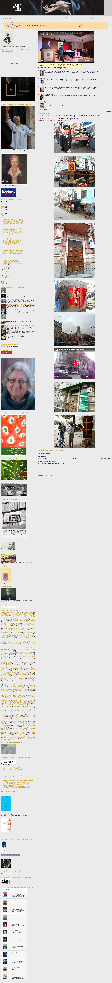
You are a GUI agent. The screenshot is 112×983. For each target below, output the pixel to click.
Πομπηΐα (2, 709)
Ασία (13, 631)
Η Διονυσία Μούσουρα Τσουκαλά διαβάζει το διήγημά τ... (13, 231)
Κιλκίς (26, 669)
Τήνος (8, 728)
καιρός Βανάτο (41, 65)
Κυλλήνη (19, 674)
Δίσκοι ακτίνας (21, 644)
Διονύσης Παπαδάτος (15, 643)
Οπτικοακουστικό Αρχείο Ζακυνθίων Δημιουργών (15, 697)
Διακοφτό (27, 641)
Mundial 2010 (21, 738)
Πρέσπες (31, 709)
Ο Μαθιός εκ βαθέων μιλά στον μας (10, 773)
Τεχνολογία (24, 727)
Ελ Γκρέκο (22, 649)
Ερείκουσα (2, 653)
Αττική (19, 631)
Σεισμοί (15, 716)
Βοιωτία (6, 635)
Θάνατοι (22, 657)
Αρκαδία (33, 628)
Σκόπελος (21, 717)
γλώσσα (27, 638)
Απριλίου (5, 273)
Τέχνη (16, 727)
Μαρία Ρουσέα (32, 679)
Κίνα (31, 669)
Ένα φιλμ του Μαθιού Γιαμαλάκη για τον (15, 787)
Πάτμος (4, 703)
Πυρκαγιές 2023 (31, 711)
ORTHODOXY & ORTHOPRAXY (47, 94)
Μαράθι (26, 679)
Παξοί (9, 700)
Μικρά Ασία (20, 685)
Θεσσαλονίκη (30, 658)
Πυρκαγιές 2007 (32, 710)
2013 (3, 216)
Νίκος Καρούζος (20, 694)
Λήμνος (8, 677)
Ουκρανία (56, 450)
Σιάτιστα (27, 716)
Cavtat (2, 738)
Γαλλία (25, 636)
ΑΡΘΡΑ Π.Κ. (13, 17)
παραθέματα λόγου (44, 78)
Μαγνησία (15, 678)
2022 (3, 206)
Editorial (6, 738)
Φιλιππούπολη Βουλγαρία (15, 732)
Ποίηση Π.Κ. (18, 706)
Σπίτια (24, 720)
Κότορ (21, 672)
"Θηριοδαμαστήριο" (18, 612)
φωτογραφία (30, 734)
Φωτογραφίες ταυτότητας (7, 736)
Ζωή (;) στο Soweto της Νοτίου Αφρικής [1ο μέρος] (11, 252)
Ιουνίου (4, 270)
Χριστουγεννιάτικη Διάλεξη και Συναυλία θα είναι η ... (12, 258)
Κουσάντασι (27, 672)
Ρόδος (2, 714)
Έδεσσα (10, 646)
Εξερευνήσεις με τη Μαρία (21, 650)
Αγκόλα (22, 619)
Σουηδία (32, 718)
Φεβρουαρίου (5, 275)
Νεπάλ (2, 694)
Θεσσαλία (23, 658)
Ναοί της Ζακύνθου (24, 691)
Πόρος (11, 709)
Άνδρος (14, 625)
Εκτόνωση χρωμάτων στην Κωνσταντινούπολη (11, 233)
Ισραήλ (30, 662)
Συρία (29, 722)
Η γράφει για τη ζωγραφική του (11, 772)
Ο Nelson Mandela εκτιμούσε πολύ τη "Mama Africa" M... (13, 253)
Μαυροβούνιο (27, 680)
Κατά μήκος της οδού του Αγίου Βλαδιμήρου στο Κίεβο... (13, 251)
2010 (3, 280)
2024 (3, 203)
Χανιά (27, 736)
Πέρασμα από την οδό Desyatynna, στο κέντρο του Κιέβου (13, 250)
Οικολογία (14, 696)
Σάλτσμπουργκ (26, 715)
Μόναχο (20, 686)
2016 (3, 213)
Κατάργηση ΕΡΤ (4, 668)
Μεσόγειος (5, 684)
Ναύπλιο (2, 692)
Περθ (29, 704)
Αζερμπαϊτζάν (11, 620)
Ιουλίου (4, 269)
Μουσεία (25, 687)
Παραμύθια (2, 701)
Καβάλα (33, 663)
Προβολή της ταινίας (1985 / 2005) (16, 786)
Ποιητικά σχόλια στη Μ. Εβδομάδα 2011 (11, 707)
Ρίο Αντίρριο (21, 713)
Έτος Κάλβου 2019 (5, 654)
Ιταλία (9, 663)
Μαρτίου (5, 274)
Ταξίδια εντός (20, 725)
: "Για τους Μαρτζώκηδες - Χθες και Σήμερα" (14, 778)
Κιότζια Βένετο (16, 670)
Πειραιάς (29, 703)
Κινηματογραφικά (5, 671)
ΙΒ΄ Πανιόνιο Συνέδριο (14, 661)
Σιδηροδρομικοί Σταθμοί (5, 717)
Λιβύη (17, 677)
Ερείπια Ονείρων (9, 653)
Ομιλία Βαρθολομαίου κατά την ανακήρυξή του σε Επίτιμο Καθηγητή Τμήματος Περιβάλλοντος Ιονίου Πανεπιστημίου (68, 87)
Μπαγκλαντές (32, 689)
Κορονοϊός (13, 672)
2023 (3, 204)
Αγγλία (32, 615)
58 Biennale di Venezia (13, 615)
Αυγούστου (5, 268)
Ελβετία (28, 649)
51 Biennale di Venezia (17, 614)
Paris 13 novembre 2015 (30, 738)
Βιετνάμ (2, 635)
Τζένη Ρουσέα (31, 727)
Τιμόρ (13, 728)
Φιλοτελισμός (5, 733)
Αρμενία (4, 629)
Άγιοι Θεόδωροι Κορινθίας (18, 616)
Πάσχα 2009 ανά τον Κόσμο (22, 701)
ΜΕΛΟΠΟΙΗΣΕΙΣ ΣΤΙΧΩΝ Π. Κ (52, 17)
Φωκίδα (2, 734)
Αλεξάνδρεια (17, 623)
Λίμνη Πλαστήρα (23, 677)
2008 (3, 282)
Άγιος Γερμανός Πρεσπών (30, 618)
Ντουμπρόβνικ (17, 695)
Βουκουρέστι (20, 635)
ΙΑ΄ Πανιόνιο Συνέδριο (27, 659)
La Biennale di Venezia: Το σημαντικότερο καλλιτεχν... (12, 224)
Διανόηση (32, 641)
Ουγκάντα (33, 697)
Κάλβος (7, 665)
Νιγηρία (6, 694)
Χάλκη (18, 736)
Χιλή (31, 736)
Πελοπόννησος (21, 704)
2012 (3, 277)
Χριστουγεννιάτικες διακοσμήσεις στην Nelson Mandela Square (19, 304)
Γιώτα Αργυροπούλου (5, 638)
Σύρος (34, 722)
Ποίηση (7, 706)
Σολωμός (7, 718)
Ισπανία (25, 662)
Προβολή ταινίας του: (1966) (10, 768)
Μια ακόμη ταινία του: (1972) (12, 775)
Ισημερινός (16, 662)
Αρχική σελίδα (74, 458)
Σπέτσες (12, 720)
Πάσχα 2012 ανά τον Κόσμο (29, 702)
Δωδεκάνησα (3, 646)
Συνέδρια (6, 722)
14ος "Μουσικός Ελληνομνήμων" (8, 248)
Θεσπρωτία (18, 658)
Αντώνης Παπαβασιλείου (26, 625)
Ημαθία (12, 657)
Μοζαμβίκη (3, 686)
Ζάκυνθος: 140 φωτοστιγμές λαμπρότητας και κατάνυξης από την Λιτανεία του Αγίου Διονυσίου (64, 71)
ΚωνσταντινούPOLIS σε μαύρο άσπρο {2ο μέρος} (11, 243)
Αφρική (8, 632)
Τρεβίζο (12, 729)
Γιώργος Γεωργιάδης (21, 637)
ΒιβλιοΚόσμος (26, 634)
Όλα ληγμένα (21, 696)
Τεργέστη (11, 727)
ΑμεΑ (16, 624)
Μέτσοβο (2, 685)
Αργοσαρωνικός (23, 627)
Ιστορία (3, 663)
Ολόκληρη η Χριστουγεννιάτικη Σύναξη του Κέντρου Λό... (13, 235)
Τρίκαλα (16, 729)
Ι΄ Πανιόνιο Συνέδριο (16, 659)
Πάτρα (10, 703)
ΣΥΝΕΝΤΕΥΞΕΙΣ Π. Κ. (72, 17)
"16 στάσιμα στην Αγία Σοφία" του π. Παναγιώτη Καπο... (12, 223)
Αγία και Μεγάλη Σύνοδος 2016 (6, 616)
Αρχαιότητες (23, 629)
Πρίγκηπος (3, 710)
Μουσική (24, 689)
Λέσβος (32, 675)
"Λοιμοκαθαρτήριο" (4, 613)
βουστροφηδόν (43, 102)
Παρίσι (10, 701)
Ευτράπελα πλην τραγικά (28, 654)
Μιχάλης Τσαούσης (29, 685)
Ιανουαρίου (5, 276)
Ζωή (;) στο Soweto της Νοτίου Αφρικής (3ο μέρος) (12, 240)
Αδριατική (3, 620)
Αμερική (21, 624)
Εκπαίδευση (14, 649)
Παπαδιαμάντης (16, 700)
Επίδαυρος (3, 652)
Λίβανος (12, 677)
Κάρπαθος (22, 667)
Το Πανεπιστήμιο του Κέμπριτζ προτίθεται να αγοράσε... (12, 225)
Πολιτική (22, 707)
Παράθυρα (31, 700)
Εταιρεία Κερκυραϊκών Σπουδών (23, 653)
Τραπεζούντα (6, 729)
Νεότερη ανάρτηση (42, 458)
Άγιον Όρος (9, 618)
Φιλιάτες (3, 732)
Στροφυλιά (32, 721)
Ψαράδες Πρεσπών (21, 737)
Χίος (34, 736)
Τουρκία (33, 728)
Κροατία (31, 673)
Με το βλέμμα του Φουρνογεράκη (22, 681)
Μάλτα (33, 678)
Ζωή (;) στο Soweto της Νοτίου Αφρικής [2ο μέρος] (11, 249)
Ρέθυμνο (9, 713)
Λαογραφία (19, 675)
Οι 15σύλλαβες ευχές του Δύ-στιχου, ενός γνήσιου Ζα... (12, 219)
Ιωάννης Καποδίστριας (19, 663)
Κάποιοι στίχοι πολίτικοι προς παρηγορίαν (10, 262)
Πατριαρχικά (16, 703)
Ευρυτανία (19, 654)
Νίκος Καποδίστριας (12, 694)
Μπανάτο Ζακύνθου (10, 690)
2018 (3, 210)
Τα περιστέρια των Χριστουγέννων (9, 229)
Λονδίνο (10, 678)
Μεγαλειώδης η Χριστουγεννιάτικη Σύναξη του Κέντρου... (13, 239)
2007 (3, 283)
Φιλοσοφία (33, 732)
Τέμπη (7, 727)
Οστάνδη (29, 697)
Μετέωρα (32, 684)
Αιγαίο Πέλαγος (31, 620)
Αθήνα (16, 620)
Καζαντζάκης (9, 664)
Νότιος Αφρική (31, 694)
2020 (3, 208)
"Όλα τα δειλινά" (29, 782)
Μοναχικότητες (13, 686)
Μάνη (2, 679)
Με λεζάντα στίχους (10, 681)
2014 (3, 215)
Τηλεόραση (3, 728)
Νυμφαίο (23, 695)
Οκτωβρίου (5, 265)
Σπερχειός (8, 720)
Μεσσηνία (17, 684)
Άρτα (13, 629)
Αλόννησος (11, 624)
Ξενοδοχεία (7, 696)
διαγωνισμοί (3, 641)
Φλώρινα (18, 733)
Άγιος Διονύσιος (6, 619)
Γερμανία (31, 636)
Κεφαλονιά (6, 669)
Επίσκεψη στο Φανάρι (22, 652)
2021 (3, 207)
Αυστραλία (25, 631)
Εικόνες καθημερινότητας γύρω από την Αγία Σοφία (12, 238)
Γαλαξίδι (12, 636)
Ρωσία (23, 714)
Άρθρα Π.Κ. (32, 627)
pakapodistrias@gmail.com (85, 18)
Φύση (30, 733)
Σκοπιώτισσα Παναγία (29, 717)
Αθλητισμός (22, 620)
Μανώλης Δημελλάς (19, 679)
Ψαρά (15, 737)
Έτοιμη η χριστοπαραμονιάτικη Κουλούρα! (10, 230)
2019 (3, 209)
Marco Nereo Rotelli (13, 738)
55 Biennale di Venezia (28, 614)
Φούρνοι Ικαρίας (25, 733)
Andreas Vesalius (30, 737)
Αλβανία (10, 623)
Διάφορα (2, 642)
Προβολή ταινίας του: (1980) (12, 769)
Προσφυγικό (8, 710)
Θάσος (8, 658)
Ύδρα (24, 730)
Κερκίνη (27, 668)
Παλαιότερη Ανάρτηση (106, 458)
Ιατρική (6, 661)
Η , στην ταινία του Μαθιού (14, 782)
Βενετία (30, 632)
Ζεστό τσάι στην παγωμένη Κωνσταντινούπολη (11, 242)
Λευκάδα (2, 677)
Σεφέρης (21, 716)
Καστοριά (28, 667)
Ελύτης (11, 651)
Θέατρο (11, 658)
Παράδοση (24, 700)
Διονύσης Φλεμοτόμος (11, 644)
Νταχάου (5, 695)
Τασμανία (2, 727)
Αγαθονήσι (28, 615)
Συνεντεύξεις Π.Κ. (23, 722)
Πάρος (13, 701)
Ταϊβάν (3, 723)
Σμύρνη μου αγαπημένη (50, 103)
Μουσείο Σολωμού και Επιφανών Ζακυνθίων (18, 688)
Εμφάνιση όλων (108, 111)
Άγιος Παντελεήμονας (15, 619)
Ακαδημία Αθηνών (26, 621)
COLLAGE (27, 17)
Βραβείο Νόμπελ (26, 635)
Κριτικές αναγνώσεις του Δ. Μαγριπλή (19, 673)
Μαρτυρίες (9, 680)
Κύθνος (7, 674)
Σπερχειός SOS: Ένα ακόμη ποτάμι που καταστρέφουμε (17, 288)
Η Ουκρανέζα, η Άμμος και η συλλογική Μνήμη (15, 335)
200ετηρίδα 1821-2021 (5, 614)
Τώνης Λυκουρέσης (27, 729)
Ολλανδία (27, 696)
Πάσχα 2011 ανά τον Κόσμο (15, 702)
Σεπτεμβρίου (5, 267)
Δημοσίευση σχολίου (42, 456)
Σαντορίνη (10, 716)
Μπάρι (19, 690)
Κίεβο (53, 450)
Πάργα (7, 701)
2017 (3, 212)
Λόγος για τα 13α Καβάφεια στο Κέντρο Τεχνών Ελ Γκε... (12, 259)
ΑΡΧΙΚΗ (8, 17)
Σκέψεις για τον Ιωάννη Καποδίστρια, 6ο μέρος (11, 244)
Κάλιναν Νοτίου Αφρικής (16, 665)
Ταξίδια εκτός (60, 450)
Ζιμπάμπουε (24, 656)
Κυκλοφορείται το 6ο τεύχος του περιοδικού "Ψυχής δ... (12, 228)
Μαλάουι (29, 678)
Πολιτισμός (29, 707)
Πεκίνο (33, 703)
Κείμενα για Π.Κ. (14, 668)
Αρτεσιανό (17, 629)
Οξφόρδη (2, 697)
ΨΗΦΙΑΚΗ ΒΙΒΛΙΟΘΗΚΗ (90, 17)
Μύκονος (31, 690)
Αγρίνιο (32, 619)
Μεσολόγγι (11, 684)
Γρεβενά (2, 639)
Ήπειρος (17, 657)
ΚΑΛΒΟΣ (37, 17)
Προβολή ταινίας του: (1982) (10, 779)
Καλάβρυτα (21, 664)
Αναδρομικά (8, 625)
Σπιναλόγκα (18, 720)
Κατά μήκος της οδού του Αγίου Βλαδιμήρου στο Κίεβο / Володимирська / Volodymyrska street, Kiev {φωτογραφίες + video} (70, 117)
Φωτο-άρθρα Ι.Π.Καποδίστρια (19, 734)
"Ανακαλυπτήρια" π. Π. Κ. (6, 612)
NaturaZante (42, 86)
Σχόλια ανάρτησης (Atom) (49, 461)
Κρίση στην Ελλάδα (5, 673)
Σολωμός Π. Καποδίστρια (19, 718)
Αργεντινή (10, 627)
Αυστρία (31, 631)
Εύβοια (12, 654)
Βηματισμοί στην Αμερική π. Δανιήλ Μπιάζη (10, 634)
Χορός (11, 737)
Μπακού (2, 690)
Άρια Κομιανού (7, 628)
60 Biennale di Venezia (21, 615)
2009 (3, 281)
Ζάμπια (19, 656)
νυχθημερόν (42, 70)
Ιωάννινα (27, 663)
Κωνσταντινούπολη (5, 675)
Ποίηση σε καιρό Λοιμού (30, 706)
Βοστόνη (14, 635)
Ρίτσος (27, 713)
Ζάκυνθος (9, 656)
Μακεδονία (21, 678)
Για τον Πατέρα (11, 637)
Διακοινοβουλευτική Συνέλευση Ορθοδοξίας (15, 641)
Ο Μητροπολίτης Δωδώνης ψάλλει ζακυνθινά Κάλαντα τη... (13, 221)
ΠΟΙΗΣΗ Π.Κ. (63, 17)
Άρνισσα (9, 629)
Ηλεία (7, 657)
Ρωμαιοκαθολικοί (13, 714)
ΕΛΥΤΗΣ (32, 17)
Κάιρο (15, 664)
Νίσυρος (25, 694)
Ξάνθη (2, 696)
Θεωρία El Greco (4, 659)
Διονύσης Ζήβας (22, 642)
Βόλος (10, 635)
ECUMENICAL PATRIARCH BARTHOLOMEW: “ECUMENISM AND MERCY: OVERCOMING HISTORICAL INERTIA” (68, 95)
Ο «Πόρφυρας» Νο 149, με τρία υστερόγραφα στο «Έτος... (13, 232)
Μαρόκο (4, 680)
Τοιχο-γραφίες (26, 728)
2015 (3, 214)
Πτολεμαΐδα (26, 710)
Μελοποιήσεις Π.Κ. (31, 683)
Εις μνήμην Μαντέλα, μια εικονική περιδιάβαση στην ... (12, 255)
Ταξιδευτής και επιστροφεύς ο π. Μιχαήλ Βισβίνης (22, 723)
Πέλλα (4, 704)
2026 (3, 201)
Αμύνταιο (27, 624)
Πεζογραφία (23, 703)
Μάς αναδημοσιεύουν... (17, 680)
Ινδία (28, 661)
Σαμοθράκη (33, 715)
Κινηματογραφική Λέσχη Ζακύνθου (8, 785)
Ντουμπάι (10, 695)
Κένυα (23, 668)
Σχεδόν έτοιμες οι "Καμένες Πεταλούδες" (14, 320)
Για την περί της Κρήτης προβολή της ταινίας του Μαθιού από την (15, 784)
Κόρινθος (7, 672)
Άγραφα (27, 619)
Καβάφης (3, 664)
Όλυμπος (32, 696)
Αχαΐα (14, 632)
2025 (3, 202)
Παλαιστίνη (28, 698)
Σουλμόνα (3, 720)
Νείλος (29, 692)
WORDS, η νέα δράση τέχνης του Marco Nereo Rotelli (12, 222)
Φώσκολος (9, 734)
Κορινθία (2, 672)
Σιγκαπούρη (32, 716)
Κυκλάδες (12, 674)
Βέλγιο (25, 632)
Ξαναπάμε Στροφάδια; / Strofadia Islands (14, 299)
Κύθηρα (2, 674)
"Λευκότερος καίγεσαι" (28, 612)
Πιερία (2, 706)
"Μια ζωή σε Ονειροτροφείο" (16, 613)
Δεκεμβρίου (5, 218)
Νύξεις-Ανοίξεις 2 (30, 695)
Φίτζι (9, 733)
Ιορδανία (10, 662)
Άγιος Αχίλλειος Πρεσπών (18, 618)
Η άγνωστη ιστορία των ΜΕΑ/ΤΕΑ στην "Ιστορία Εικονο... (12, 263)
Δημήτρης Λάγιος (29, 639)
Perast (2, 739)
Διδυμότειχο (9, 642)
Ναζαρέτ (11, 691)
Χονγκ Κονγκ (5, 737)
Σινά (17, 717)
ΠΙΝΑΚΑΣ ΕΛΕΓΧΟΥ (101, 17)
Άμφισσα (2, 625)
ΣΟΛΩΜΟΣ (42, 17)
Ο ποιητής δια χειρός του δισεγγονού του (16, 783)
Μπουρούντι (25, 690)
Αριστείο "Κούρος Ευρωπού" (18, 628)
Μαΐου (4, 271)
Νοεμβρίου (5, 264)
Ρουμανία (7, 714)
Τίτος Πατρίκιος (18, 728)
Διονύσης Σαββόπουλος (25, 643)
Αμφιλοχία (32, 624)
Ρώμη (19, 714)
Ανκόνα (18, 625)
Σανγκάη (4, 716)
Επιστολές (31, 652)
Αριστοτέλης (28, 628)
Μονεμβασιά (26, 686)
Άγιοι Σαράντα (28, 616)
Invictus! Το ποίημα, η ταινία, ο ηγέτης (9, 254)
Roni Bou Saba (7, 739)
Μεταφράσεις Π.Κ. (25, 684)
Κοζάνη (28, 670)
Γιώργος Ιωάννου (31, 637)
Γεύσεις (3, 637)
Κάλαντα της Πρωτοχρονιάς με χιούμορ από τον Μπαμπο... (13, 220)
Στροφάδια (25, 721)
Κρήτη (32, 672)
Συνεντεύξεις (14, 722)
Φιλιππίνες (7, 732)
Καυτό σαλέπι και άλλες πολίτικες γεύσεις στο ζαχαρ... (12, 241)
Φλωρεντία (13, 733)
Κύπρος (31, 674)
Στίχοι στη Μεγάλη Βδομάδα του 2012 (13, 721)
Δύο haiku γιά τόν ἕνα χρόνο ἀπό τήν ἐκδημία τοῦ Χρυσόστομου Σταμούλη (60, 79)
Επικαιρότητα (11, 652)
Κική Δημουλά (20, 669)
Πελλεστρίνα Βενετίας (11, 704)
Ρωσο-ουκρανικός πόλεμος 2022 (12, 715)
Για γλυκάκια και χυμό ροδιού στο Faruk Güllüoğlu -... (12, 261)
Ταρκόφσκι (31, 725)
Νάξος (15, 691)
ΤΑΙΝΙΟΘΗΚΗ (81, 17)
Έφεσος (2, 656)
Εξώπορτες (31, 650)
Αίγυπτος (10, 621)
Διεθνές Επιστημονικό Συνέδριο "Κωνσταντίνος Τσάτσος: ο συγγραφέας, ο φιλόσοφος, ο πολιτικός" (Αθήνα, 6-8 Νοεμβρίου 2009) (20, 310)
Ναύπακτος (32, 691)
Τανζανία (7, 723)
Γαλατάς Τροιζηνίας (19, 636)
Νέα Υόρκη (24, 692)
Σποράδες (29, 720)
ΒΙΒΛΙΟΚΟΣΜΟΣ (20, 17)
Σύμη (2, 722)
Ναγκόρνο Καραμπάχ (4, 691)
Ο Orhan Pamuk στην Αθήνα (12, 330)
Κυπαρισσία (25, 674)
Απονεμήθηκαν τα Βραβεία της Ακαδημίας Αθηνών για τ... (13, 234)
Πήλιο (33, 704)
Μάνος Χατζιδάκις (8, 679)
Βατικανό (20, 632)
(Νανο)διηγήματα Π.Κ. (28, 613)
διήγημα (15, 642)
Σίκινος (13, 717)
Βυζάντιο (7, 636)
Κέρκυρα (33, 668)
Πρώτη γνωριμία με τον (13, 767)
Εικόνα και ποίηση (18, 646)
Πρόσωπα (15, 710)
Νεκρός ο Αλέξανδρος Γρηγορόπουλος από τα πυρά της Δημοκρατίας (20, 294)
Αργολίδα (15, 627)
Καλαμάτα (27, 664)
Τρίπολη (20, 729)
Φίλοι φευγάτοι (24, 732)
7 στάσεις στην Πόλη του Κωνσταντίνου (10, 260)
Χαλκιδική (23, 736)
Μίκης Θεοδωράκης (11, 685)
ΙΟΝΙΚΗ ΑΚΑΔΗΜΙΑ (4, 662)
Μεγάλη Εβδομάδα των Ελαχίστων (9, 683)
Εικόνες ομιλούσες (16, 647)
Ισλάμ (21, 662)
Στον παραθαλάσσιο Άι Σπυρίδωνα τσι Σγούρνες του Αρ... (13, 245)
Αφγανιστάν (3, 632)
